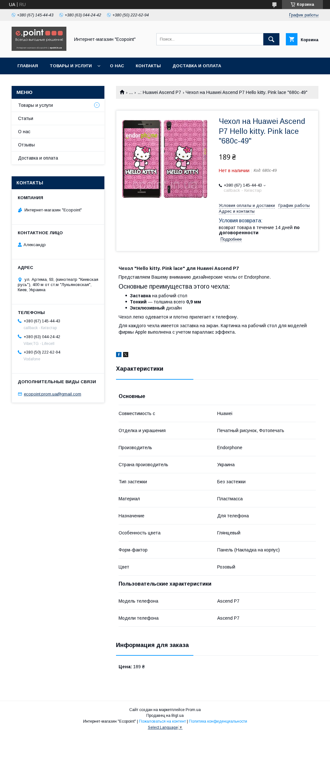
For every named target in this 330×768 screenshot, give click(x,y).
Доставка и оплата (196, 65)
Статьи (25, 118)
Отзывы (26, 144)
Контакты (148, 65)
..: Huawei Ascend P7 (159, 92)
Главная (27, 65)
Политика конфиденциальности (218, 721)
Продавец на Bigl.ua (165, 715)
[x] (125, 355)
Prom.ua (193, 710)
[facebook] (118, 355)
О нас (117, 65)
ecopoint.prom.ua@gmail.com (52, 394)
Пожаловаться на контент (162, 721)
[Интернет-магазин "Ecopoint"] (39, 49)
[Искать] (271, 39)
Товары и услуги (71, 65)
